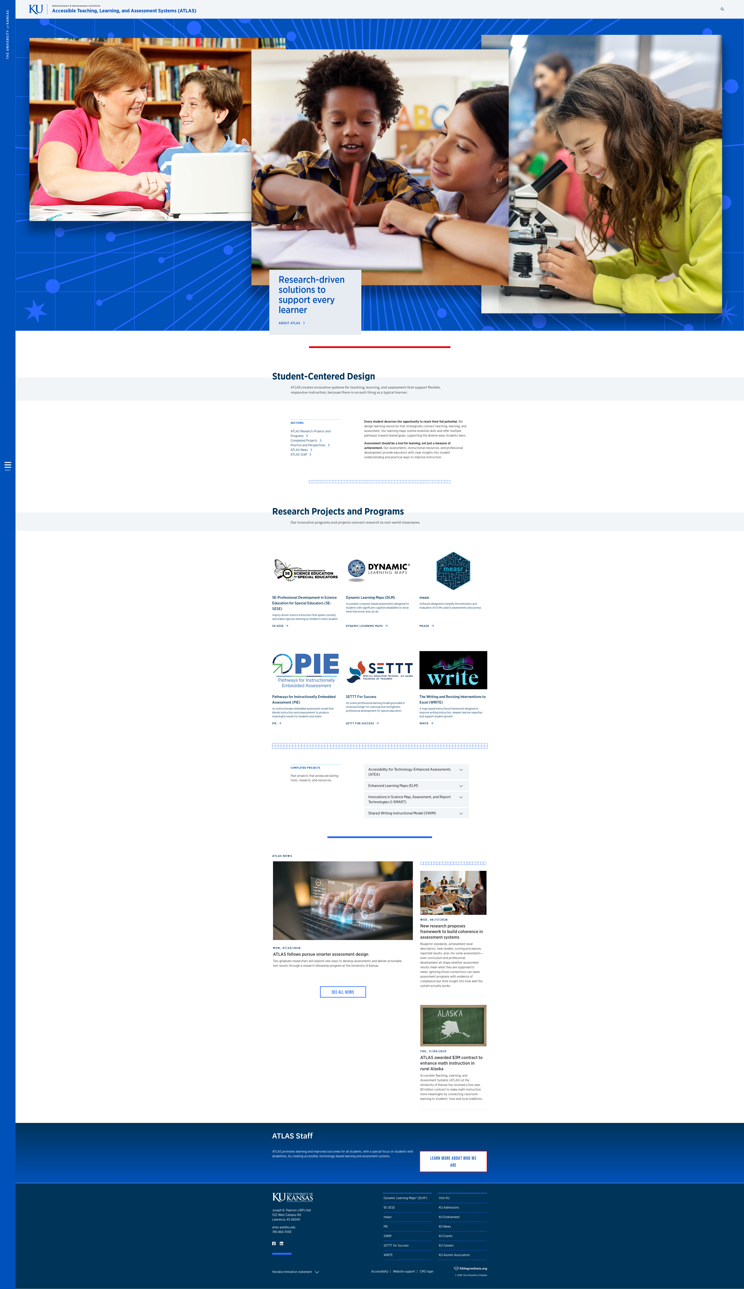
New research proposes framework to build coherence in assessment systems (451, 931)
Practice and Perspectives (308, 445)
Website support (404, 1271)
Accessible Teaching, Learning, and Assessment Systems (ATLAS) (124, 10)
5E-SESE (278, 626)
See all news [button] (343, 991)
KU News (445, 1226)
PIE (274, 723)
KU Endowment (449, 1217)
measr (424, 626)
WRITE (424, 723)
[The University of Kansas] (292, 1200)
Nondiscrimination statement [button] (292, 1272)
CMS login (426, 1271)
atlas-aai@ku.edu (283, 1227)
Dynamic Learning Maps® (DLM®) (405, 1198)
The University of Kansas (475, 1275)
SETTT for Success (396, 1245)
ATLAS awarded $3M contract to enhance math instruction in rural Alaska (451, 1063)
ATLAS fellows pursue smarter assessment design (321, 954)
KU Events (446, 1236)
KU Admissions (449, 1207)
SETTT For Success (360, 723)
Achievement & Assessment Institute (76, 5)
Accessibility (379, 1271)
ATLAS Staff (299, 454)
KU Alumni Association (454, 1255)
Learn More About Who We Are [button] (453, 1161)
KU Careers (446, 1245)
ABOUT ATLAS (290, 323)
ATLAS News (300, 450)
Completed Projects (304, 441)
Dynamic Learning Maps (365, 626)
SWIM (387, 1236)
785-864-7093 (281, 1232)
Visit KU (444, 1198)
